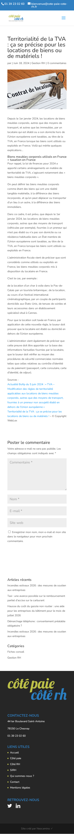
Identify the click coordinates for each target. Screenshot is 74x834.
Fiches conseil (15, 652)
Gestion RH (38, 63)
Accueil (14, 752)
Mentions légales (20, 787)
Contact (14, 782)
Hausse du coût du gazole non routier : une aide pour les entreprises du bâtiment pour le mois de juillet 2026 (36, 610)
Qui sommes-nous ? (22, 776)
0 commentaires (56, 63)
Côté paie (15, 758)
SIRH (13, 770)
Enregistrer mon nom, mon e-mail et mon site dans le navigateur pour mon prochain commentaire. (36, 536)
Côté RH (15, 764)
